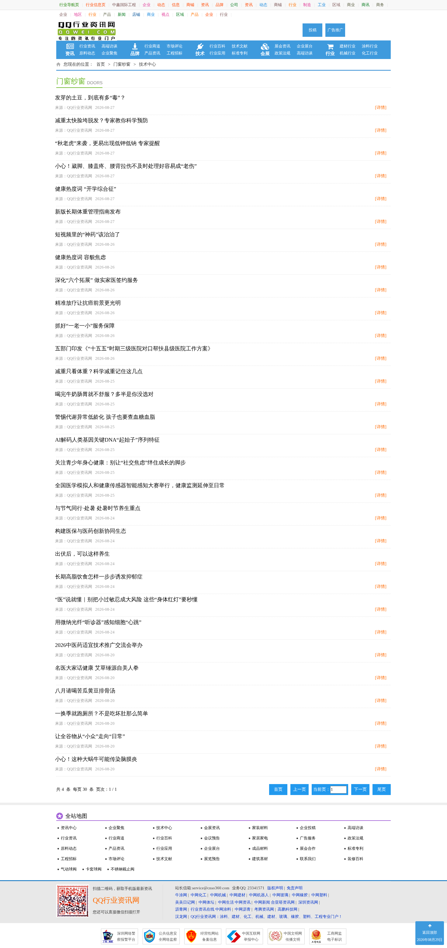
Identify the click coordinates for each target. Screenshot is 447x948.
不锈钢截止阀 (122, 869)
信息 (176, 4)
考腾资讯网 (264, 909)
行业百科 (217, 46)
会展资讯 (212, 827)
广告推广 (335, 30)
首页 (100, 64)
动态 (161, 4)
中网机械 (218, 895)
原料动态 (87, 53)
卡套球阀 (94, 869)
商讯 (365, 4)
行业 (292, 4)
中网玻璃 (280, 895)
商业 (351, 4)
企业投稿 (308, 827)
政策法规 (282, 53)
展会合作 (308, 848)
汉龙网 (181, 916)
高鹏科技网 (287, 909)
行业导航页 (69, 4)
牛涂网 (181, 895)
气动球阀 (69, 869)
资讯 (205, 4)
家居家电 (260, 838)
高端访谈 (109, 46)
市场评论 (174, 46)
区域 (336, 4)
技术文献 (240, 46)
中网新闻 (262, 902)
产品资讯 (152, 53)
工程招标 (174, 53)
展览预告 (212, 858)
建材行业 (347, 46)
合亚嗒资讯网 (283, 902)
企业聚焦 (109, 53)
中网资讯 (243, 902)
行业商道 (152, 46)
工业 (322, 4)
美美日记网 (185, 902)
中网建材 (237, 895)
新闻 (122, 14)
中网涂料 (223, 909)
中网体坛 (206, 902)
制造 (307, 4)
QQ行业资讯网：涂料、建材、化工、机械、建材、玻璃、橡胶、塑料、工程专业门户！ (266, 916)
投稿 (313, 30)
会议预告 (212, 838)
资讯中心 (69, 827)
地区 (78, 14)
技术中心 (147, 64)
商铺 (190, 4)
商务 (380, 4)
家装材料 (260, 827)
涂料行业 (370, 46)
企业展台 (305, 46)
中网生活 (226, 902)
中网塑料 (319, 895)
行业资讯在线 (202, 909)
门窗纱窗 (121, 64)
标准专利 (240, 53)
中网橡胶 (300, 895)
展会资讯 (282, 46)
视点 (165, 14)
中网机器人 (259, 895)
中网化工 (198, 895)
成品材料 (260, 848)
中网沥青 (243, 909)
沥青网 (181, 909)
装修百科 (355, 858)
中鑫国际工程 (124, 4)
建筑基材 (260, 858)
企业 (147, 4)
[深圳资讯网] (86, 30)
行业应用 (217, 53)
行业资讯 (87, 46)
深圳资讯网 (308, 902)
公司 (234, 4)
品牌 (220, 4)
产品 (107, 14)
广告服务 (308, 838)
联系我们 (308, 858)
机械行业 (347, 53)
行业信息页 (96, 4)
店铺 (136, 14)
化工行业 (370, 53)
